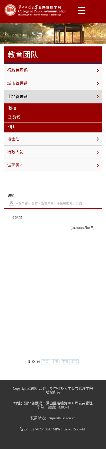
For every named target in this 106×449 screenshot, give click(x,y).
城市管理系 (17, 83)
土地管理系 (17, 96)
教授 (12, 108)
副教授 (14, 117)
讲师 (12, 127)
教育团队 (47, 204)
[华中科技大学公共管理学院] (35, 10)
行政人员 (15, 152)
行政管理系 (17, 70)
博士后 (13, 139)
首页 (35, 204)
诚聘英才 (15, 165)
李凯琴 (17, 217)
